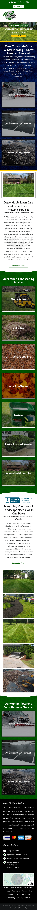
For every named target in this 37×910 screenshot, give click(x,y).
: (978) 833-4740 (20, 2)
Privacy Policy (23, 908)
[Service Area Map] (18, 874)
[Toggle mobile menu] (33, 15)
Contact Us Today (18, 36)
